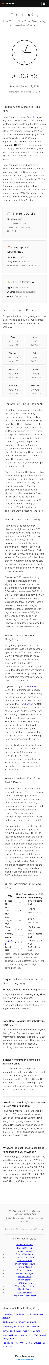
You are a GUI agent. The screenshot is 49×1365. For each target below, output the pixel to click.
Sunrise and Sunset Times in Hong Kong (21, 1331)
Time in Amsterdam (24, 1286)
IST (35, 117)
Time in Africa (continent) (24, 1295)
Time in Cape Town (24, 1257)
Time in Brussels (24, 1248)
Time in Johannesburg (24, 1264)
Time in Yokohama (24, 1254)
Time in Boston (24, 1283)
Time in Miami (24, 1276)
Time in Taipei (24, 1289)
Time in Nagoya (24, 1251)
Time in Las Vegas (24, 1273)
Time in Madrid (24, 1267)
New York (31, 686)
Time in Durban (24, 1260)
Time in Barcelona (24, 1244)
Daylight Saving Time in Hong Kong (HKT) (22, 1322)
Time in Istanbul (24, 1279)
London (29, 704)
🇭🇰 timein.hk (8, 3)
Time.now (39, 1229)
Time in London (24, 1270)
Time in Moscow (24, 1292)
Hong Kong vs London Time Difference (21, 1326)
